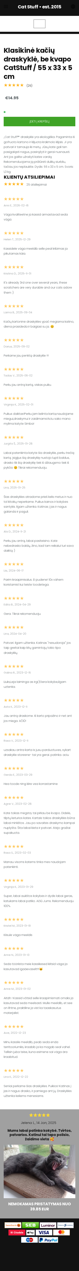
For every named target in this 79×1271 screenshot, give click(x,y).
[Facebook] (35, 1252)
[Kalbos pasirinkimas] (73, 6)
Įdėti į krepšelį (39, 121)
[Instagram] (43, 1252)
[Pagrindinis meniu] (6, 6)
